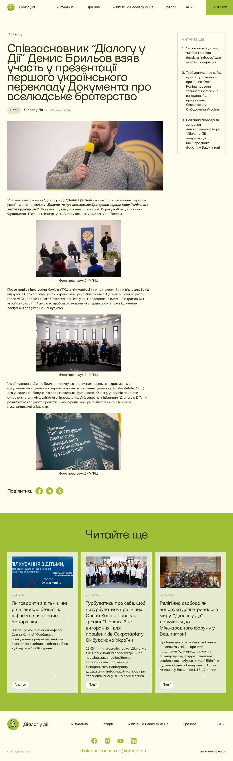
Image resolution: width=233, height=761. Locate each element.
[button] (188, 7)
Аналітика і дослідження (148, 724)
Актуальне (79, 724)
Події (14, 110)
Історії (107, 724)
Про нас (189, 724)
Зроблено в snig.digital (212, 752)
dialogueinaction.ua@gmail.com (113, 751)
